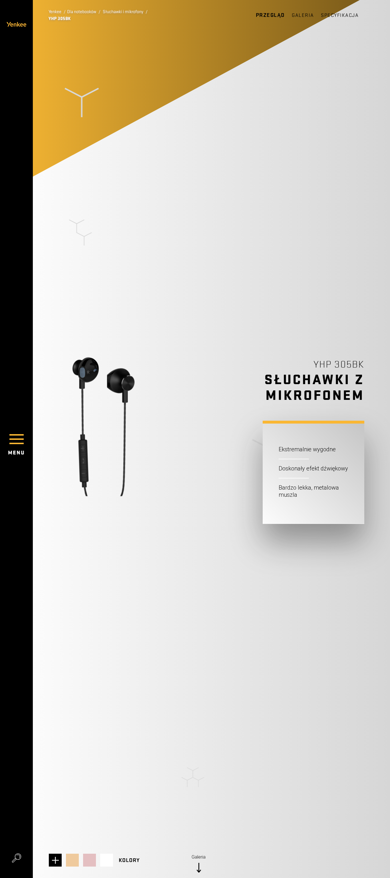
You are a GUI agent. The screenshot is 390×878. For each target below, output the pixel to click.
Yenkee (55, 12)
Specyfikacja (340, 15)
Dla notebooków (81, 12)
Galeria (303, 15)
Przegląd (270, 15)
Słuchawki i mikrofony (123, 12)
